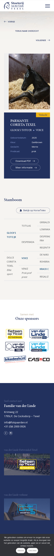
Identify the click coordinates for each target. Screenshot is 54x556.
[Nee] (50, 544)
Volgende (41, 40)
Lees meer (33, 551)
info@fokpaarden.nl (16, 422)
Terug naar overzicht (27, 31)
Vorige (11, 21)
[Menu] (46, 5)
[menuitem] (46, 5)
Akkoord (21, 551)
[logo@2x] (22, 5)
